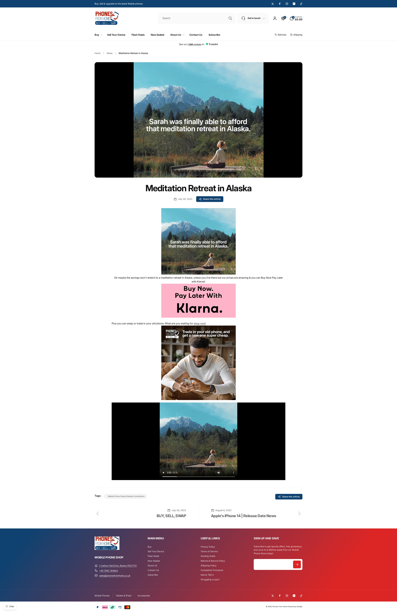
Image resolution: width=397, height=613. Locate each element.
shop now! (200, 323)
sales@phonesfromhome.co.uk (114, 575)
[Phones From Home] (107, 548)
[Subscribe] (297, 564)
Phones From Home (279, 606)
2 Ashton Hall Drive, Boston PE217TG (118, 565)
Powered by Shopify (295, 606)
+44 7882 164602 (108, 570)
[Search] (230, 18)
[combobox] (197, 18)
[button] (296, 18)
